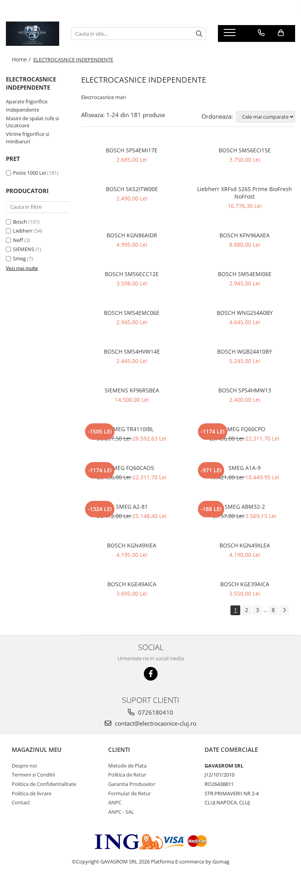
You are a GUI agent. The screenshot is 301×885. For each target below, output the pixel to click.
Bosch (20, 221)
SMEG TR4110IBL (132, 429)
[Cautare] (199, 33)
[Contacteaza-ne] (261, 33)
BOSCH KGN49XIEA (131, 545)
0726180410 (154, 712)
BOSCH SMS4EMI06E (245, 274)
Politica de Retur (127, 774)
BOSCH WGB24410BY (244, 351)
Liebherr (23, 230)
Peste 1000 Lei (29, 172)
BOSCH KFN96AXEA (244, 235)
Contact (21, 802)
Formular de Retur (129, 793)
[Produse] (231, 35)
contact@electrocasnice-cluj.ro (154, 723)
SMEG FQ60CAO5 (131, 467)
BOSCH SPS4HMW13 (244, 390)
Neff (18, 240)
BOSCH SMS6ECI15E (245, 150)
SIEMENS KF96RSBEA (132, 390)
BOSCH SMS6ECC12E (132, 274)
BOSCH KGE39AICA (244, 584)
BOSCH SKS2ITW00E (132, 189)
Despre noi (24, 765)
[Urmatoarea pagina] (284, 610)
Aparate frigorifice (26, 101)
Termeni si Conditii (33, 774)
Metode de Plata (127, 765)
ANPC (114, 802)
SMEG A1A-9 (244, 467)
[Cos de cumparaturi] (280, 33)
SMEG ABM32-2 (245, 506)
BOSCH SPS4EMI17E (132, 150)
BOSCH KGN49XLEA (244, 545)
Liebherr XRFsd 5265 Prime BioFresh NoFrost (244, 192)
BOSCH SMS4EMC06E (132, 312)
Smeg (19, 258)
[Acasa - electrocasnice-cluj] (32, 34)
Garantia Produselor (131, 783)
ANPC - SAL (121, 811)
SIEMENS (23, 249)
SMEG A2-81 (132, 506)
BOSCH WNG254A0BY (245, 312)
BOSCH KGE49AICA (131, 584)
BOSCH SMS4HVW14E (132, 351)
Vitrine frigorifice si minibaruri (27, 137)
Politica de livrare (31, 793)
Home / (22, 59)
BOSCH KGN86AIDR (132, 235)
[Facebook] (151, 674)
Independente (22, 109)
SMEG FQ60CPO (244, 429)
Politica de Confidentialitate (44, 783)
